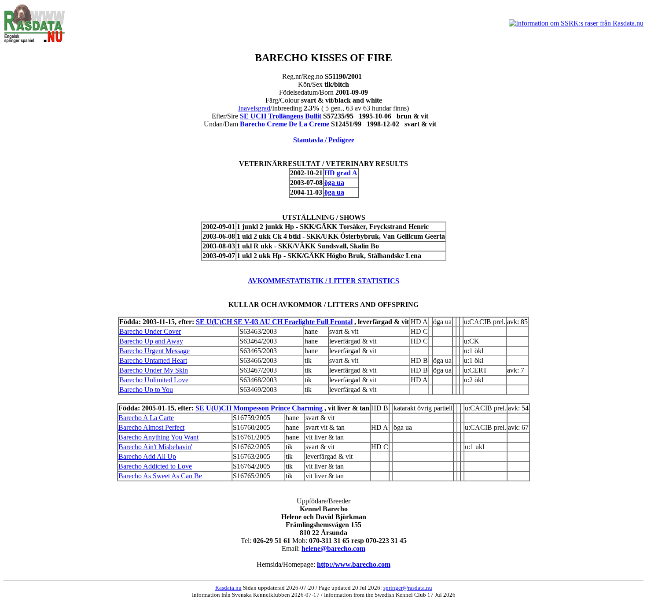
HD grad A (340, 173)
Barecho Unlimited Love (153, 380)
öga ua (334, 182)
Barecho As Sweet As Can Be (160, 476)
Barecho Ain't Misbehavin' (155, 447)
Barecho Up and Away (151, 341)
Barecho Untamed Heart (153, 360)
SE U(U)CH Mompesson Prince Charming (259, 408)
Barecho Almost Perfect (151, 427)
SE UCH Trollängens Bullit (280, 116)
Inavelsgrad (254, 108)
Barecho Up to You (146, 389)
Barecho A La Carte (146, 417)
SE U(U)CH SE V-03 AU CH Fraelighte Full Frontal (274, 321)
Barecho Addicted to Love (155, 466)
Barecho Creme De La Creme (284, 124)
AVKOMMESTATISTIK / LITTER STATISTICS (323, 280)
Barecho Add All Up (147, 456)
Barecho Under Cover (150, 331)
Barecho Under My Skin (153, 370)
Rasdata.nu (228, 587)
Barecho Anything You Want (158, 437)
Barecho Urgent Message (154, 351)
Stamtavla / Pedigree (323, 140)
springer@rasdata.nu (407, 587)
